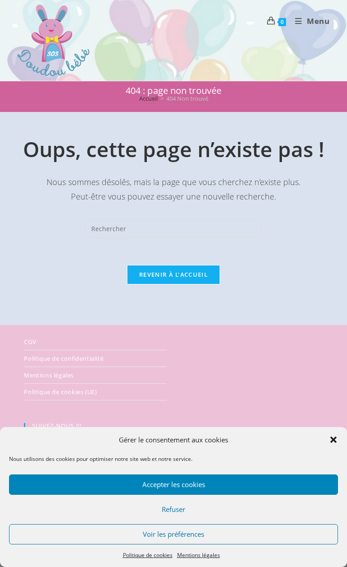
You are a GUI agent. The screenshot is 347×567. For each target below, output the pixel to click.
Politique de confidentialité (63, 358)
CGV (30, 342)
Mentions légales (198, 555)
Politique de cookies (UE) (60, 392)
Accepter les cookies (173, 484)
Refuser (173, 509)
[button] (333, 439)
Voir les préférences (173, 534)
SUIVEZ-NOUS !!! (56, 426)
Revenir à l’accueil (173, 274)
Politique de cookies (148, 555)
